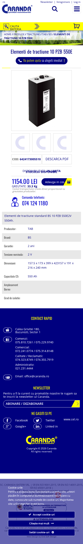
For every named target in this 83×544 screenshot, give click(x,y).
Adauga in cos (54, 182)
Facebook (21, 420)
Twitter (50, 420)
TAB (44, 34)
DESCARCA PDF (57, 159)
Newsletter (46, 2)
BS (50, 34)
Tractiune (33, 34)
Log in (77, 2)
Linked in (52, 426)
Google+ (20, 426)
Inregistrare (63, 2)
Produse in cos (76, 25)
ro (4, 2)
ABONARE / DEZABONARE (24, 404)
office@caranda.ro (36, 376)
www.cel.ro (71, 419)
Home (7, 34)
